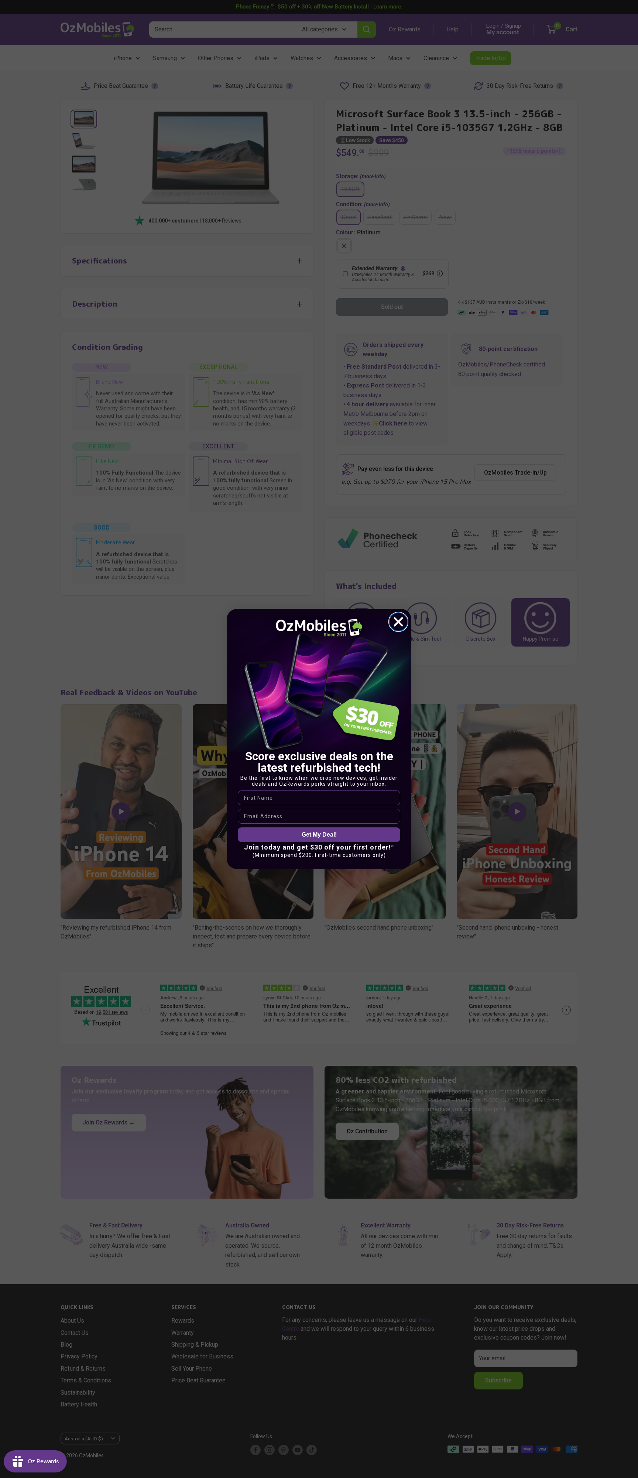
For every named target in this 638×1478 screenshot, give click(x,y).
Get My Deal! (319, 834)
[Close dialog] (398, 622)
